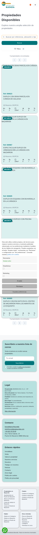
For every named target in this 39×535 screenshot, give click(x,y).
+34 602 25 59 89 (10, 431)
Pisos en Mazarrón (27, 516)
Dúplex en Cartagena (10, 516)
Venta (6, 454)
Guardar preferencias (19, 292)
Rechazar (19, 286)
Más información (10, 411)
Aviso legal (8, 473)
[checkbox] (5, 367)
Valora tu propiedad (11, 457)
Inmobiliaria (8, 451)
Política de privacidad (12, 478)
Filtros (20, 49)
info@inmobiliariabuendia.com (14, 429)
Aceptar (19, 281)
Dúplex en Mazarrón (9, 518)
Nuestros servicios (11, 459)
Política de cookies (11, 475)
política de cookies (13, 254)
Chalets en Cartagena (28, 493)
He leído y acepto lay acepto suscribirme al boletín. (19, 367)
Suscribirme (20, 363)
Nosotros (8, 462)
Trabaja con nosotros (11, 465)
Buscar (19, 43)
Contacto (8, 470)
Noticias (7, 467)
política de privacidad (24, 367)
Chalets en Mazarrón (27, 495)
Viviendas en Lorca (27, 525)
